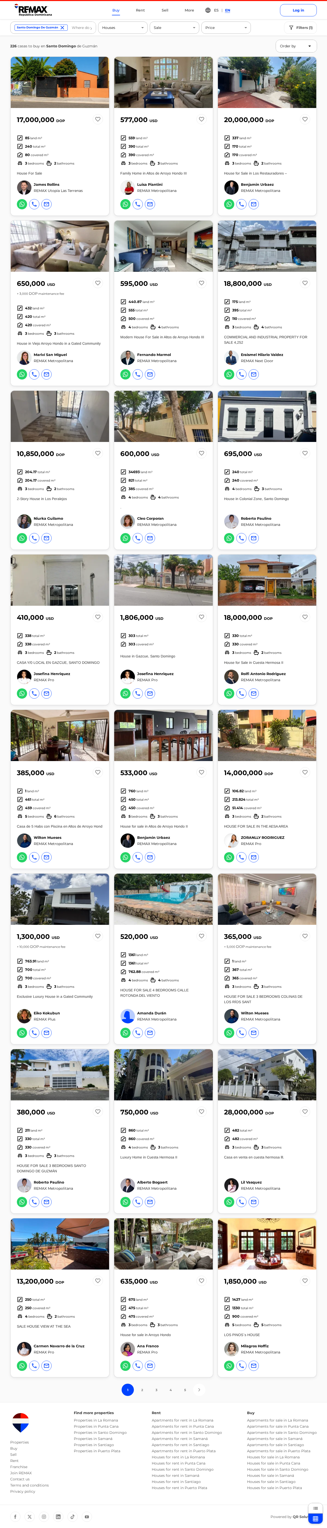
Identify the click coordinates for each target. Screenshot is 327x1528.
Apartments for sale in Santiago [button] (275, 1445)
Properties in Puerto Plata (97, 1451)
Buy (116, 10)
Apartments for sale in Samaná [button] (274, 1438)
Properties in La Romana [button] (96, 1420)
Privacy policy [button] (22, 1491)
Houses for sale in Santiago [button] (271, 1481)
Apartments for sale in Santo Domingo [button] (282, 1432)
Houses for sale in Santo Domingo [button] (277, 1469)
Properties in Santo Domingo (100, 1432)
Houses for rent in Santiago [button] (176, 1481)
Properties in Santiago (94, 1445)
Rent (140, 10)
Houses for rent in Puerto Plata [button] (179, 1488)
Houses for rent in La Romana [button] (178, 1457)
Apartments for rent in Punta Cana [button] (183, 1426)
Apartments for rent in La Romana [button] (182, 1420)
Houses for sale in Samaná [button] (270, 1475)
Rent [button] (14, 1460)
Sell (165, 10)
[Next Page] (199, 1390)
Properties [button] (19, 1442)
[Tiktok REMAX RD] (72, 1517)
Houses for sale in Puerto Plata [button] (274, 1488)
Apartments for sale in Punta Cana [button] (278, 1426)
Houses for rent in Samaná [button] (175, 1475)
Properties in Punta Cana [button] (96, 1426)
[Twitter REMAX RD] (30, 1517)
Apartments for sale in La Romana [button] (277, 1420)
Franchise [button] (18, 1467)
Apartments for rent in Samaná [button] (180, 1438)
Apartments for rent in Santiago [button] (180, 1445)
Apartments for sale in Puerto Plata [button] (278, 1451)
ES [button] (216, 10)
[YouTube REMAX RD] (87, 1517)
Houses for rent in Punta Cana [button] (178, 1463)
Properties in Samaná (93, 1438)
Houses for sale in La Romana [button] (273, 1457)
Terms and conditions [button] (29, 1485)
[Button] (102, 82)
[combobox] (82, 27)
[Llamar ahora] (34, 204)
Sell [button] (13, 1454)
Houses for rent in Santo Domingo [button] (183, 1469)
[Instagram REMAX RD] (44, 1517)
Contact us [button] (20, 1479)
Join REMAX (21, 1473)
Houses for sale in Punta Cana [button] (273, 1463)
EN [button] (227, 10)
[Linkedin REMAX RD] (58, 1517)
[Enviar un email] (46, 204)
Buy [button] (13, 1448)
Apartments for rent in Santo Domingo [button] (187, 1432)
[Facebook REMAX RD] (15, 1517)
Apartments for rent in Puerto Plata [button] (184, 1451)
